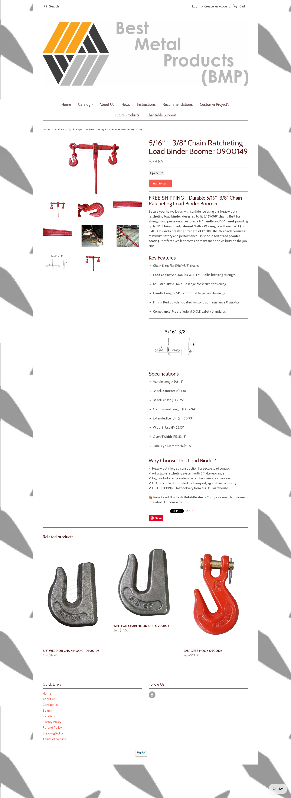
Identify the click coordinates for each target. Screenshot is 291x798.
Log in (196, 6)
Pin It (189, 511)
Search (47, 710)
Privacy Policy (52, 722)
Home (47, 693)
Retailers (49, 716)
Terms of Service (54, 739)
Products (59, 129)
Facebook (152, 694)
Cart (242, 6)
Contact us (50, 705)
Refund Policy (52, 728)
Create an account (217, 6)
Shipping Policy (53, 733)
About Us (49, 699)
